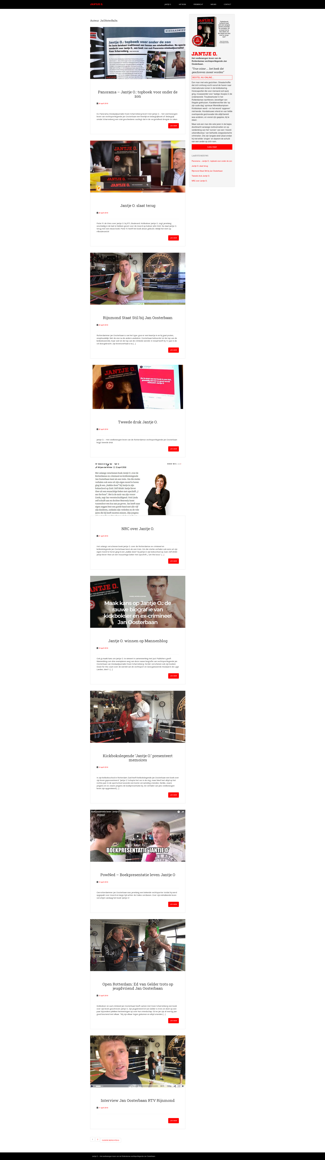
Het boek (182, 4)
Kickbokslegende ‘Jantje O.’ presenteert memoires (138, 757)
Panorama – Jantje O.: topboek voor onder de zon (137, 94)
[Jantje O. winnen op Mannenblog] (137, 602)
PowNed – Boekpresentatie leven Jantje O (137, 874)
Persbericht (198, 4)
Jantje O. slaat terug (137, 205)
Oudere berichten (110, 1140)
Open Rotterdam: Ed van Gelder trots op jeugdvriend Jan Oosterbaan (137, 986)
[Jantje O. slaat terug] (137, 166)
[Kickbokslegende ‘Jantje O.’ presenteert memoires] (137, 717)
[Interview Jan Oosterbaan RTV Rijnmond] (137, 1061)
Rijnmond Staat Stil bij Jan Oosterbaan (138, 317)
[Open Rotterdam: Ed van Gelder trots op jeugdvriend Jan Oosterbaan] (137, 945)
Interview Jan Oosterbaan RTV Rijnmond (138, 1100)
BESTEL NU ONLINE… (203, 77)
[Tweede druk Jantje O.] (137, 387)
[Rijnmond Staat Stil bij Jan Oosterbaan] (137, 279)
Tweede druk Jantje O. (138, 421)
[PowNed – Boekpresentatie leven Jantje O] (137, 836)
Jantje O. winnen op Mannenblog (137, 640)
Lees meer (173, 126)
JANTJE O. (168, 4)
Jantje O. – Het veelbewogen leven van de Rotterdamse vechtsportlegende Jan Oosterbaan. (124, 1156)
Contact (227, 4)
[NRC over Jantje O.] (137, 490)
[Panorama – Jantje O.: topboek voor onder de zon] (137, 53)
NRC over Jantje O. (137, 528)
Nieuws (213, 4)
